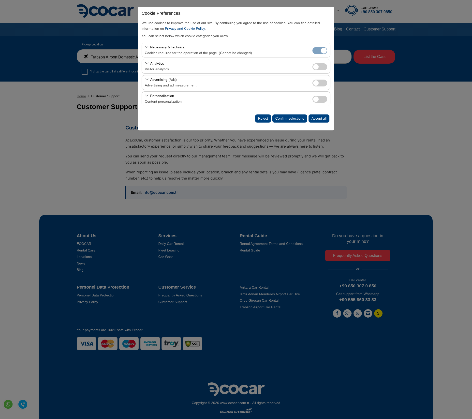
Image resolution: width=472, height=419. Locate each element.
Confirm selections (289, 118)
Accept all (318, 118)
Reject (263, 118)
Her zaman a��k (319, 50)
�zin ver (319, 66)
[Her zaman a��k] (319, 50)
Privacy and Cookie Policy (185, 28)
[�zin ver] (319, 66)
